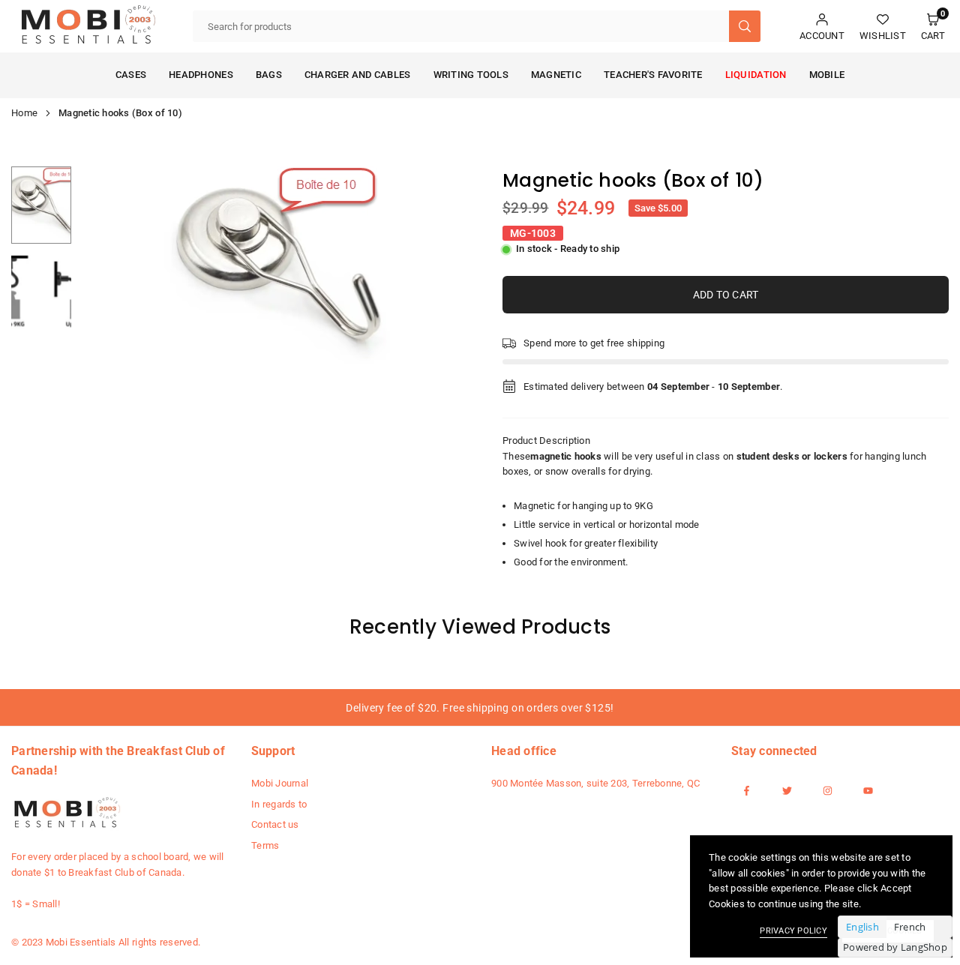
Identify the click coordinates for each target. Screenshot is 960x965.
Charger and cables (357, 74)
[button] (933, 26)
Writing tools (471, 74)
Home (24, 112)
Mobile (827, 74)
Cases (131, 74)
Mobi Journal (279, 783)
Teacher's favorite (653, 74)
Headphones (201, 74)
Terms (265, 845)
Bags (269, 74)
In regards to (279, 804)
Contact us (275, 824)
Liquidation (756, 74)
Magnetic (556, 74)
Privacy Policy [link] (793, 931)
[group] (274, 265)
